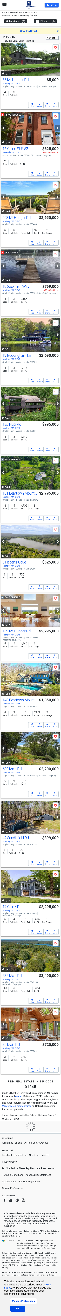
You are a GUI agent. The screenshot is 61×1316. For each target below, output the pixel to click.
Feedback (7, 1155)
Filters (48, 21)
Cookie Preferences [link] (12, 1188)
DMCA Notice (9, 1181)
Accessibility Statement (38, 1174)
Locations (17, 21)
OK (17, 1308)
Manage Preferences (23, 1301)
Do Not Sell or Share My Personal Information (28, 1168)
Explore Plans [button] (49, 1248)
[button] (52, 5)
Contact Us (20, 1155)
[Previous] (3, 59)
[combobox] (52, 38)
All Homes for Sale (12, 1142)
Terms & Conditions (12, 1174)
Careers (45, 1155)
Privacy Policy (9, 1161)
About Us (34, 1155)
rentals (18, 1096)
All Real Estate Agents (36, 1142)
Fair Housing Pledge (29, 1181)
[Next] (57, 59)
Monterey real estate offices (16, 1106)
